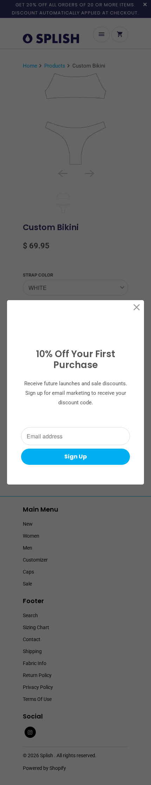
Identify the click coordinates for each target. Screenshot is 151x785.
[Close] (137, 307)
